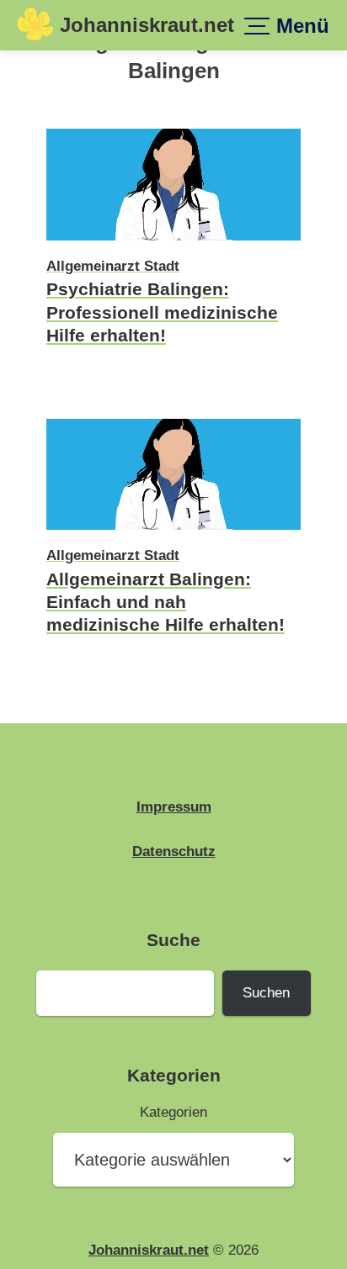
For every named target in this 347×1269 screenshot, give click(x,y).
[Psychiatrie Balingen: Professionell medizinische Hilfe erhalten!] (173, 242)
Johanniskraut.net (147, 24)
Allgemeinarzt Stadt (112, 265)
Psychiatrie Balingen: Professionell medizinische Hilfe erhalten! (162, 312)
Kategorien (173, 1111)
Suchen (266, 992)
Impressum (173, 806)
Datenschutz (174, 851)
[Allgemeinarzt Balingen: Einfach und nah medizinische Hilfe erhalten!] (173, 532)
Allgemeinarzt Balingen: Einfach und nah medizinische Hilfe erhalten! (165, 602)
